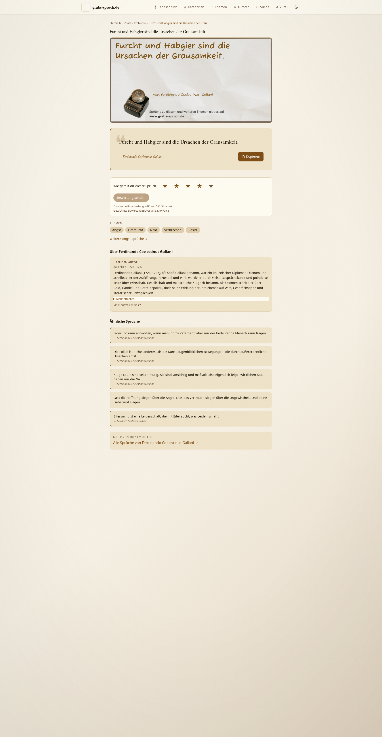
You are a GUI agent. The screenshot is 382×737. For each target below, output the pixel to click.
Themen (221, 7)
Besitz (193, 230)
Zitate (127, 23)
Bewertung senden (131, 197)
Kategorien (196, 7)
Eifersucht (135, 230)
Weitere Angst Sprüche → (129, 239)
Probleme (140, 23)
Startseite (116, 23)
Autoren (244, 7)
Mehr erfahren (125, 299)
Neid (153, 230)
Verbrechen (172, 230)
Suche (264, 7)
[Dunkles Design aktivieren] (296, 7)
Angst (116, 230)
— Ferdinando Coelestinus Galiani (140, 156)
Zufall (284, 7)
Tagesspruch (167, 7)
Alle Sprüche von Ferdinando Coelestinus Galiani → (155, 442)
